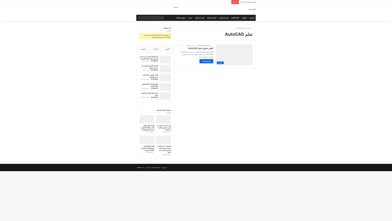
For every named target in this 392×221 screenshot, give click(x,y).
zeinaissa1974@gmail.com (204, 45)
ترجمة (190, 18)
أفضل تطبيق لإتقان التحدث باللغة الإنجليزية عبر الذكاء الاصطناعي (147, 128)
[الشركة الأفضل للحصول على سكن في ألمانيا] (165, 68)
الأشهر (168, 49)
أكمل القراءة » (206, 61)
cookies (139, 167)
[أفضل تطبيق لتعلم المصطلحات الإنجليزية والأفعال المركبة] (146, 140)
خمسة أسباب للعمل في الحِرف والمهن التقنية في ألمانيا (164, 128)
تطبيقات (244, 18)
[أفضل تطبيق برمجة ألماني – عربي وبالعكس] (165, 78)
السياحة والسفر (223, 18)
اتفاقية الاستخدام (155, 167)
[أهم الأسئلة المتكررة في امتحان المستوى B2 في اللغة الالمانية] (165, 59)
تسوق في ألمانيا (181, 18)
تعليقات (142, 49)
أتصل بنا (147, 167)
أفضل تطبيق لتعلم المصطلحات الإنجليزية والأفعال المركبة (147, 148)
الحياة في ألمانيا (211, 18)
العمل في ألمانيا (199, 18)
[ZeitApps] (252, 9)
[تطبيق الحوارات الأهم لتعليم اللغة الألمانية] (165, 87)
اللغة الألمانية (235, 18)
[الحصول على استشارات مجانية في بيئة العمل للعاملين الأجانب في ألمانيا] (163, 140)
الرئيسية (251, 18)
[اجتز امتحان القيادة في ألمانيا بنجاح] (165, 96)
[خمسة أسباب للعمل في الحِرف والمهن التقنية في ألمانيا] (163, 119)
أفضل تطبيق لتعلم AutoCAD (200, 48)
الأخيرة (155, 49)
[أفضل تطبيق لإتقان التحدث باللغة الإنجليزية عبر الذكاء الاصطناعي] (146, 119)
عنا (143, 167)
